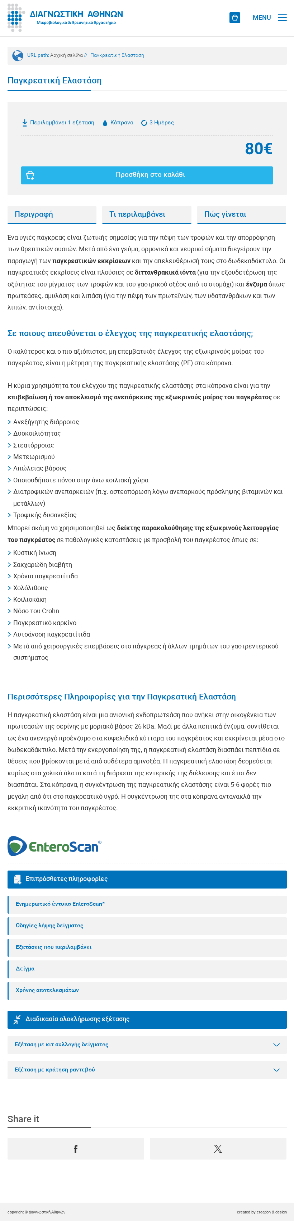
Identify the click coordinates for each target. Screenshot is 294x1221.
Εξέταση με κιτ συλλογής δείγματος (61, 1045)
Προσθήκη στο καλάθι (150, 175)
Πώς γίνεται (225, 215)
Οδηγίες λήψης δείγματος (49, 926)
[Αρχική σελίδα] (65, 18)
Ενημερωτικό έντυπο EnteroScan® (60, 904)
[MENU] (282, 11)
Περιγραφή (34, 215)
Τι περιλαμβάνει (137, 215)
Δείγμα (25, 969)
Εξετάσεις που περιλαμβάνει (53, 947)
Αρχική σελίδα (66, 55)
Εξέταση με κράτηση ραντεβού (55, 1070)
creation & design (272, 1212)
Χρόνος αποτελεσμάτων (47, 990)
